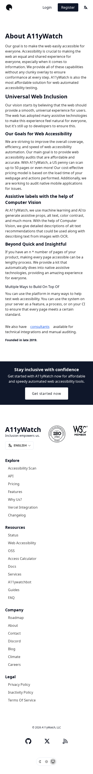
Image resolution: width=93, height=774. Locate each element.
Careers (14, 664)
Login (47, 7)
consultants (40, 326)
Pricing (13, 483)
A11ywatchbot (19, 582)
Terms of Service (22, 700)
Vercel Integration (23, 507)
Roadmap (16, 617)
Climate (14, 656)
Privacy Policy (19, 684)
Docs (12, 566)
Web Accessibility (22, 543)
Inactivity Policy (20, 692)
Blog (11, 649)
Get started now (46, 393)
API (10, 476)
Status (13, 535)
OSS (11, 550)
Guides (13, 589)
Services (14, 574)
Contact (14, 633)
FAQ (11, 597)
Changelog (17, 515)
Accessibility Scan (22, 468)
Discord (14, 641)
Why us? (15, 499)
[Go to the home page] (9, 7)
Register (68, 7)
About (13, 625)
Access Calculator (22, 558)
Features (15, 491)
